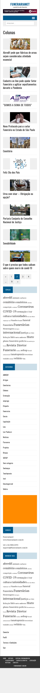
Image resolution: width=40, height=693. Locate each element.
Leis (4, 427)
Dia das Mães (31, 316)
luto (13, 337)
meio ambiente (20, 337)
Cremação (6, 395)
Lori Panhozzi (7, 432)
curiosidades (19, 316)
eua (9, 320)
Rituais (5, 452)
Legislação (6, 421)
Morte (30, 337)
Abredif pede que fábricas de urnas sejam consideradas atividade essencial (20, 55)
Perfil (5, 637)
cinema (29, 302)
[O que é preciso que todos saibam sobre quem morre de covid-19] (20, 260)
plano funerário (11, 341)
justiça (24, 332)
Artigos (5, 380)
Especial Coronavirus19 (23, 658)
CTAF (29, 311)
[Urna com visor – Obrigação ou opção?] (20, 189)
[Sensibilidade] (20, 239)
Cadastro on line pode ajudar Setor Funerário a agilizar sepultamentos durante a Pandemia (19, 84)
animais (15, 298)
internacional (11, 332)
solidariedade (6, 354)
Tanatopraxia (7, 473)
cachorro (23, 298)
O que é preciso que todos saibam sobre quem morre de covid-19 (19, 266)
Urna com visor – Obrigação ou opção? (18, 195)
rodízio (18, 350)
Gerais (5, 416)
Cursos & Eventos (21, 660)
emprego (5, 320)
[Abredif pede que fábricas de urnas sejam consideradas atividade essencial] (20, 48)
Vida (23, 359)
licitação (6, 337)
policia (22, 340)
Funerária (8, 325)
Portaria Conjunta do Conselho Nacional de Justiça (17, 220)
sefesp (24, 350)
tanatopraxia (17, 354)
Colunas (5, 390)
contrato (14, 307)
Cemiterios (7, 385)
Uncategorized (8, 484)
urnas (11, 359)
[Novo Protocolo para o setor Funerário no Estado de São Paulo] (20, 122)
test (4, 478)
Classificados (9, 660)
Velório (5, 489)
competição (7, 307)
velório (18, 358)
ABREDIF (6, 375)
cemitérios (21, 302)
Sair (4, 647)
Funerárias (21, 325)
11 (11, 281)
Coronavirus (26, 307)
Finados (14, 320)
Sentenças (6, 468)
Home (4, 658)
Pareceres (6, 442)
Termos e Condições (10, 642)
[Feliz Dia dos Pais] (20, 168)
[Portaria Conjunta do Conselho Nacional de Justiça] (20, 214)
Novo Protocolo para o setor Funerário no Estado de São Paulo (19, 128)
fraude (20, 320)
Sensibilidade (9, 243)
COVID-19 (9, 311)
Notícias (6, 437)
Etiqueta (6, 406)
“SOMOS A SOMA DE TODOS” (17, 105)
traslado (6, 359)
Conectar (6, 632)
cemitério (9, 302)
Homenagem (8, 329)
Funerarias (6, 411)
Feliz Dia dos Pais (11, 172)
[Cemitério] (20, 146)
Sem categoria (8, 463)
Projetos (6, 447)
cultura (7, 316)
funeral (26, 320)
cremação (22, 311)
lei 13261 (31, 333)
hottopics (16, 329)
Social (30, 351)
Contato (15, 662)
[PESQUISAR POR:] (20, 23)
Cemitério (7, 151)
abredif (7, 297)
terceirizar (29, 354)
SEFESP (5, 458)
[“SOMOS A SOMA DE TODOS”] (20, 100)
